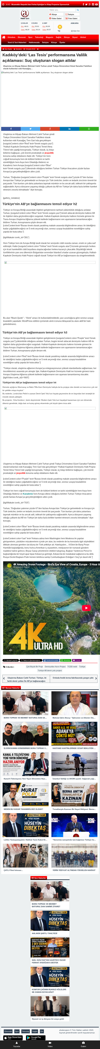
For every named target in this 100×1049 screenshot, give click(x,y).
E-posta (78, 660)
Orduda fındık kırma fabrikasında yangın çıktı (73, 678)
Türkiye (82, 667)
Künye (54, 14)
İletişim (71, 14)
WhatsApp (67, 660)
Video (50, 1046)
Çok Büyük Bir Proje (34, 667)
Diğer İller (76, 31)
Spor (30, 37)
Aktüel (83, 37)
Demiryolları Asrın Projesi (55, 667)
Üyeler (62, 42)
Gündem (11, 37)
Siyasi (75, 37)
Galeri (83, 1046)
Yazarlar (16, 1046)
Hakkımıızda (34, 42)
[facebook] (83, 4)
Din (41, 1031)
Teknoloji (39, 37)
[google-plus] (90, 4)
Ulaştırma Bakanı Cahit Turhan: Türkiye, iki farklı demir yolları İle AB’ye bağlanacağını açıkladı (26, 681)
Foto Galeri (72, 18)
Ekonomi (22, 37)
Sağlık (58, 37)
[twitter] (86, 4)
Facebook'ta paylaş (52, 660)
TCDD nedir (72, 667)
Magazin (49, 37)
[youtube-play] (96, 4)
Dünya (67, 37)
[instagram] (93, 4)
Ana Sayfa (8, 49)
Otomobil (8, 1031)
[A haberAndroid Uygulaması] (36, 1038)
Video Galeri (56, 18)
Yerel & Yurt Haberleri (17, 42)
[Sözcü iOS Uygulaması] (13, 1038)
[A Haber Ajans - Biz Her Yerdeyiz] (34, 14)
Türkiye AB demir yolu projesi (50, 670)
